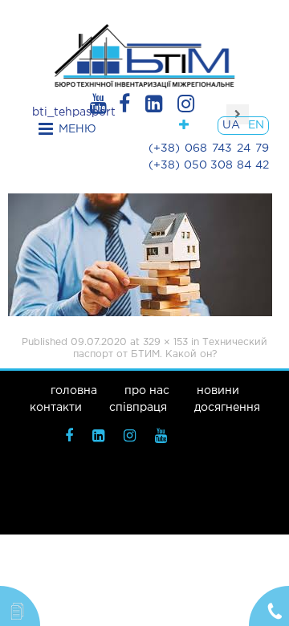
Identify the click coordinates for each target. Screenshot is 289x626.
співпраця (138, 408)
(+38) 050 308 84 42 (209, 165)
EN (256, 125)
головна (74, 391)
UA (231, 125)
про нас (146, 391)
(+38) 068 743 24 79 (209, 148)
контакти (56, 408)
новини (218, 391)
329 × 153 (165, 342)
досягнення (227, 408)
